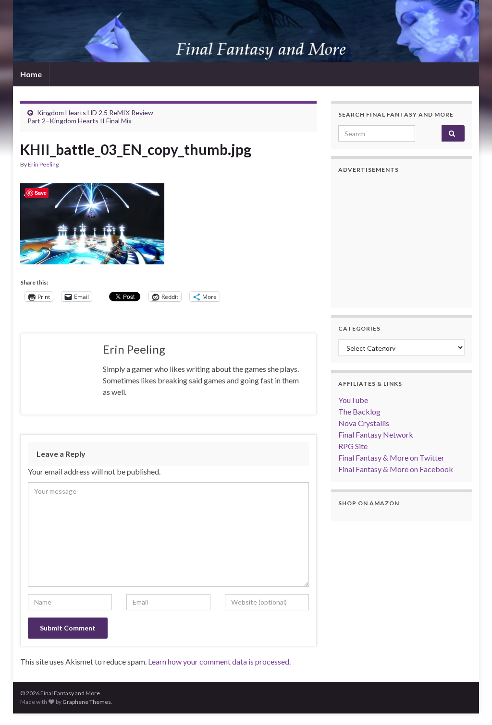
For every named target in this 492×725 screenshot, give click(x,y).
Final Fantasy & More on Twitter (391, 457)
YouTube (353, 399)
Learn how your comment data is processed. (219, 661)
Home (31, 74)
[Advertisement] (401, 240)
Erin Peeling (43, 164)
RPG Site (353, 446)
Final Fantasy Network (375, 434)
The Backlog (359, 411)
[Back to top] (470, 703)
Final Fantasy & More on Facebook (395, 469)
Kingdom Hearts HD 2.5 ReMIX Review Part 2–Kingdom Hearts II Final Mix (90, 116)
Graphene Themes (86, 701)
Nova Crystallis (363, 423)
